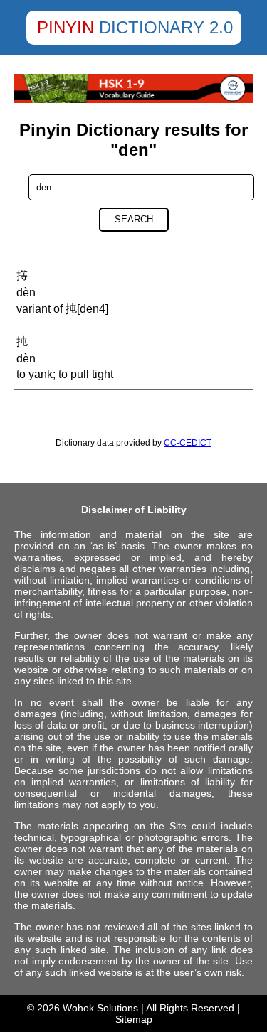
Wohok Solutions (100, 1008)
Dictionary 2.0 (166, 27)
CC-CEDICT (187, 443)
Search (134, 219)
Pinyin (65, 27)
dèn (26, 292)
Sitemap (133, 1019)
